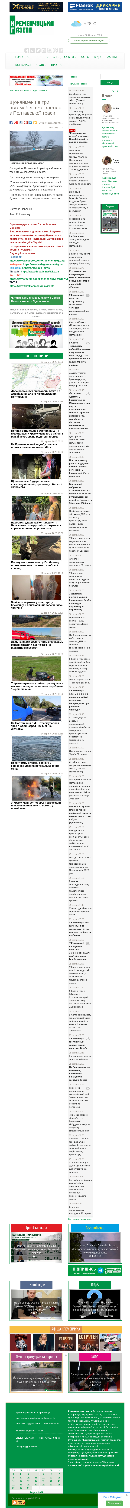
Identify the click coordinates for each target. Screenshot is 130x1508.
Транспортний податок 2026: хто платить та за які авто (80, 180)
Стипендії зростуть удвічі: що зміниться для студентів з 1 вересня (79, 1167)
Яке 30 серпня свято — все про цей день (80, 681)
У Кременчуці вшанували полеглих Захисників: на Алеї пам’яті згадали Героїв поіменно (80, 951)
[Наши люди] (36, 1285)
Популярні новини (78, 84)
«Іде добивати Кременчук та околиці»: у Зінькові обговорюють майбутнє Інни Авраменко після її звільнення (79, 840)
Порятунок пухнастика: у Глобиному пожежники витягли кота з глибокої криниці (35, 565)
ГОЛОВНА (22, 56)
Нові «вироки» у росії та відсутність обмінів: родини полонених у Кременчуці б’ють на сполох (80, 468)
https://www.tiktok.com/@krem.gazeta (32, 286)
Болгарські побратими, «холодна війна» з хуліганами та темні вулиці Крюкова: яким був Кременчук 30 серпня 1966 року (80, 493)
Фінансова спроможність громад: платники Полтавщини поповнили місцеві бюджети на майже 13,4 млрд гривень (79, 160)
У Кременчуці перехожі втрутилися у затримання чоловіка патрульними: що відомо (79, 304)
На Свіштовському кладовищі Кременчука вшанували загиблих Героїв (79, 1073)
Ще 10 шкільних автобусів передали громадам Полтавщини (79, 241)
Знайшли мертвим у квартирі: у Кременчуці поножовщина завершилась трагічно (37, 605)
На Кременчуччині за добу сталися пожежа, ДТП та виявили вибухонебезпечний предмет (80, 643)
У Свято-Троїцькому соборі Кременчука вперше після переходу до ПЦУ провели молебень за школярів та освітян (80, 353)
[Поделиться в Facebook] (11, 122)
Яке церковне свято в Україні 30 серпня (80, 752)
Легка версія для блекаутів (89, 40)
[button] (14, 1247)
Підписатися (114, 1503)
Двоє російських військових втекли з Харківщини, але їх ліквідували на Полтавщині (35, 394)
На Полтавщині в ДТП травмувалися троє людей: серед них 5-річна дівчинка (35, 726)
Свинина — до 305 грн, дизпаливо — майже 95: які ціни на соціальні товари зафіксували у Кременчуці (80, 1146)
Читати (110, 222)
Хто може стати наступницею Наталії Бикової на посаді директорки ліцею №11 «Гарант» (79, 279)
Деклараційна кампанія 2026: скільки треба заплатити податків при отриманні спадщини (79, 444)
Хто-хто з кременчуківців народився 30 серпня (80, 561)
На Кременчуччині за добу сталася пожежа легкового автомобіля (34, 446)
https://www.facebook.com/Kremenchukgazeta (37, 260)
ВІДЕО (98, 56)
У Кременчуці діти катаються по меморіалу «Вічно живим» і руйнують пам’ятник (80, 929)
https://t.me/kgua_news (36, 268)
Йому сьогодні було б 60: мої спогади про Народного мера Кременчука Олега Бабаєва (110, 135)
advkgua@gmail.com (27, 1446)
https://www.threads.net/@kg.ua (40, 271)
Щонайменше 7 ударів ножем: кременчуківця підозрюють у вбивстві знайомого (36, 484)
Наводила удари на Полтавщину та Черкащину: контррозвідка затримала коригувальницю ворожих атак (36, 525)
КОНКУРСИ (23, 64)
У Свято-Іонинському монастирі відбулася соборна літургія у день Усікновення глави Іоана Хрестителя (80, 1022)
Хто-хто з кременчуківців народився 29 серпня (80, 1210)
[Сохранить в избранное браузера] (35, 122)
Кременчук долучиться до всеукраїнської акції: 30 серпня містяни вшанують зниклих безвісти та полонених (79, 1097)
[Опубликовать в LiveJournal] (21, 122)
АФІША (112, 56)
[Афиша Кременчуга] (66, 1329)
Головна (14, 90)
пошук (110, 82)
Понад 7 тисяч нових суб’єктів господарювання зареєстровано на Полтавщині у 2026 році (80, 865)
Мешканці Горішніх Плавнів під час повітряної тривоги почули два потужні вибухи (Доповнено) (80, 814)
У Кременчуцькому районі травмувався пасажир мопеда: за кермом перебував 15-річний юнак (37, 686)
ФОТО (85, 56)
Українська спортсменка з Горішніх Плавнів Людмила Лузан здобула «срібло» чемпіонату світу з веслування (78, 201)
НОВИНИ (39, 56)
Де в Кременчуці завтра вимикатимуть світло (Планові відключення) (80, 99)
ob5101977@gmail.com (28, 1423)
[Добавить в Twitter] (30, 122)
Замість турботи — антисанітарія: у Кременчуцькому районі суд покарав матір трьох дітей (79, 379)
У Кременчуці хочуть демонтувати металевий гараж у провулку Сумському (80, 258)
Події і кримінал (40, 90)
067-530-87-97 (51, 1423)
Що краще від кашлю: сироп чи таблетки (80, 1057)
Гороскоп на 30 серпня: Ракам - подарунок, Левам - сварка (79, 622)
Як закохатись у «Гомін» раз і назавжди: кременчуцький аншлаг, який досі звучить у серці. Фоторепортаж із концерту (95, 1378)
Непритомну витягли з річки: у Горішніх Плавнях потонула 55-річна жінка (35, 765)
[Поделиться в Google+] (16, 122)
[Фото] (95, 1356)
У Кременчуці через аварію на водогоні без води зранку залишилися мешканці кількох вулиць (79, 975)
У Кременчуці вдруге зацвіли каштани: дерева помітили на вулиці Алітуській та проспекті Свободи (80, 544)
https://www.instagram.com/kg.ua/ (43, 264)
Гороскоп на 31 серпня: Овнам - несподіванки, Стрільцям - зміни (78, 223)
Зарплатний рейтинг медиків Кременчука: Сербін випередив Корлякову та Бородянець (80, 601)
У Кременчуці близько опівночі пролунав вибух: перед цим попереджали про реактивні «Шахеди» (79, 700)
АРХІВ (40, 64)
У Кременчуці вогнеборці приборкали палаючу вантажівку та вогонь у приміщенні (36, 805)
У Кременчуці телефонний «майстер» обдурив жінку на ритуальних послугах (79, 579)
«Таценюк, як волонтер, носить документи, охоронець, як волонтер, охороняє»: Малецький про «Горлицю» (95, 1306)
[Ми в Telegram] (95, 1270)
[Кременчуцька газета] (36, 25)
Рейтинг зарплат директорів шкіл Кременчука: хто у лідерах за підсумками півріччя (36, 1249)
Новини (25, 90)
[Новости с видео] (95, 1284)
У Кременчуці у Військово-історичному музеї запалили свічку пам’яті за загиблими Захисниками (80, 999)
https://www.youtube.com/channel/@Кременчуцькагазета (44, 278)
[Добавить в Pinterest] (26, 122)
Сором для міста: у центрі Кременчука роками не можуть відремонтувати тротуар (36, 1378)
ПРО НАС (57, 64)
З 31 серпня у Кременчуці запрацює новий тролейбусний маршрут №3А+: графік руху (80, 117)
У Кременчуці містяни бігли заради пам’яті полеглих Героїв (78, 1043)
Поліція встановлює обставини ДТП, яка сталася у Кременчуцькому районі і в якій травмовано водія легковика (37, 433)
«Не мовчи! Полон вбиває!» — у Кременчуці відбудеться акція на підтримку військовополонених (79, 1123)
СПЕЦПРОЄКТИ (64, 56)
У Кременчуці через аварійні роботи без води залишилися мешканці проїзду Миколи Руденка (79, 665)
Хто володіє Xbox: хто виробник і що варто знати (80, 911)
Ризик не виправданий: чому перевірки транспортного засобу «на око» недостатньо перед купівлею (79, 891)
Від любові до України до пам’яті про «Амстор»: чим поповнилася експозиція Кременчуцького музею (80, 1189)
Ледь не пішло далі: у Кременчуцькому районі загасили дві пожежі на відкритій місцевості (37, 644)
